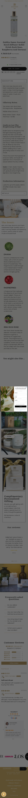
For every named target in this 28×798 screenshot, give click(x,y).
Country (16, 400)
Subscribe (20, 406)
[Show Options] (25, 402)
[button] (3, 794)
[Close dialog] (26, 387)
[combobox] (16, 398)
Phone (16, 397)
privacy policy (22, 409)
